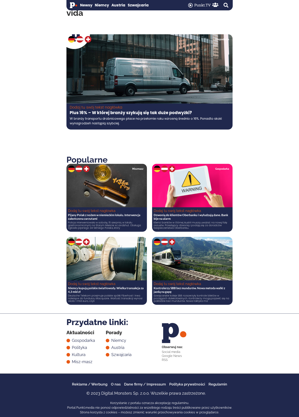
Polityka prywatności (187, 384)
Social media (171, 352)
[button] (226, 5)
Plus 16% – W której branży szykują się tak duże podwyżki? (131, 113)
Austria (118, 5)
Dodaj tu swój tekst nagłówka (96, 107)
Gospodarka (222, 39)
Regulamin (218, 384)
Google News (172, 356)
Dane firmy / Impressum (145, 384)
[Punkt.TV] (190, 5)
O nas (116, 384)
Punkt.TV (202, 5)
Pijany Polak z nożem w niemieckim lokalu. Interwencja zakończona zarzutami (104, 216)
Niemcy (102, 5)
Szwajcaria (138, 5)
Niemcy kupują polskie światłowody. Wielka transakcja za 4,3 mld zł (106, 289)
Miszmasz (137, 168)
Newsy (86, 5)
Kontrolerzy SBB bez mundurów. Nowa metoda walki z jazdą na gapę (189, 289)
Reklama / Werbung (89, 384)
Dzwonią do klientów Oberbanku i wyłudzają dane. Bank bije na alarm (191, 216)
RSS (165, 360)
